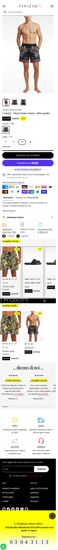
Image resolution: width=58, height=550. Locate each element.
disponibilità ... (44, 394)
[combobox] (28, 12)
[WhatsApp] (22, 509)
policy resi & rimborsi (39, 488)
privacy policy (8, 492)
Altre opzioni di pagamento (28, 169)
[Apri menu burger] (4, 6)
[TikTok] (8, 509)
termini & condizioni (10, 488)
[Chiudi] (52, 516)
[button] (51, 6)
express (41, 426)
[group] (8, 197)
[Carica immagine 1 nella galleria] (6, 102)
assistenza (41, 447)
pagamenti (34, 497)
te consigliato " (18, 394)
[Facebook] (13, 509)
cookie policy (7, 497)
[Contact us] (3, 547)
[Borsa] (51, 6)
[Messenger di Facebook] (26, 509)
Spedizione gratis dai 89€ (9, 230)
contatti (5, 501)
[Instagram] (4, 509)
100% (14, 426)
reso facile (15, 447)
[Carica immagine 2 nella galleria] (14, 102)
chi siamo (34, 501)
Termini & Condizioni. (34, 476)
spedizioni (34, 492)
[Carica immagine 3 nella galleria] (23, 102)
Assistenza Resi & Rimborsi (45, 230)
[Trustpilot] (17, 509)
